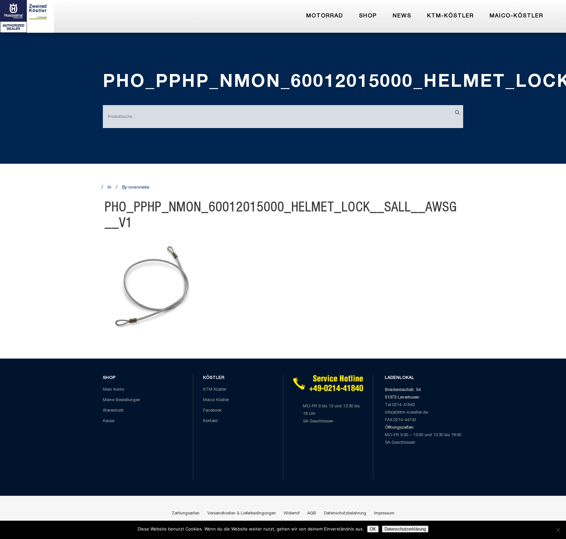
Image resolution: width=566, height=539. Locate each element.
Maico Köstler (216, 400)
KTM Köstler (214, 390)
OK (373, 529)
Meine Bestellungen (121, 400)
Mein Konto (113, 390)
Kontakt (210, 421)
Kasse (108, 421)
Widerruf (291, 513)
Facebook (212, 411)
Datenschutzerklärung (405, 529)
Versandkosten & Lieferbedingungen (241, 513)
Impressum (384, 513)
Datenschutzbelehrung (345, 513)
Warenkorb (113, 411)
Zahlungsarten (185, 513)
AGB (311, 513)
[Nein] (558, 530)
